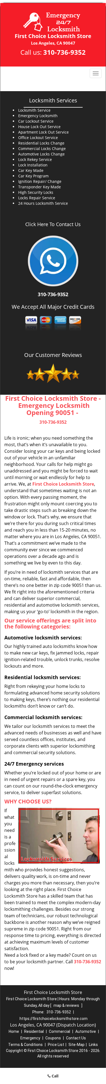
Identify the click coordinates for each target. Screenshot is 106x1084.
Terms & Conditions (25, 1044)
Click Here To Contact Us (53, 224)
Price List (56, 1044)
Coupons (53, 1038)
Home (14, 1031)
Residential (34, 1031)
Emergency (30, 1038)
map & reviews (67, 1005)
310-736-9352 (64, 52)
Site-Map (76, 1044)
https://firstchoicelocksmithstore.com (54, 1018)
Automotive (85, 1031)
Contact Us (76, 1038)
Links (93, 1044)
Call (54, 1076)
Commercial (59, 1031)
